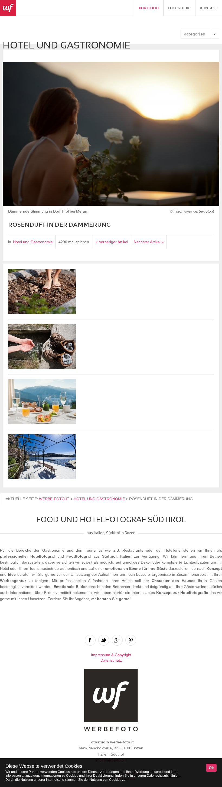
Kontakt (208, 8)
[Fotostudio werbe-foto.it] (8, 8)
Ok (211, 768)
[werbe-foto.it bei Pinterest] (130, 640)
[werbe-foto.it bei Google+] (117, 640)
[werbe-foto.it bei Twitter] (103, 640)
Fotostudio (179, 8)
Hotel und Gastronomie (33, 242)
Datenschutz (111, 660)
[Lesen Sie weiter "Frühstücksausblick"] (42, 422)
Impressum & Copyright (111, 655)
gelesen (82, 242)
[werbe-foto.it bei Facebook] (90, 640)
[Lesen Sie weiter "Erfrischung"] (42, 367)
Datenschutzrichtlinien (163, 776)
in (9, 242)
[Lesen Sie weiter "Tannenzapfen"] (42, 312)
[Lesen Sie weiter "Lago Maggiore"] (42, 478)
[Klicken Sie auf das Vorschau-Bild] (111, 135)
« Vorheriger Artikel (112, 242)
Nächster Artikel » (149, 242)
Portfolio (149, 8)
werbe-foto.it (54, 499)
